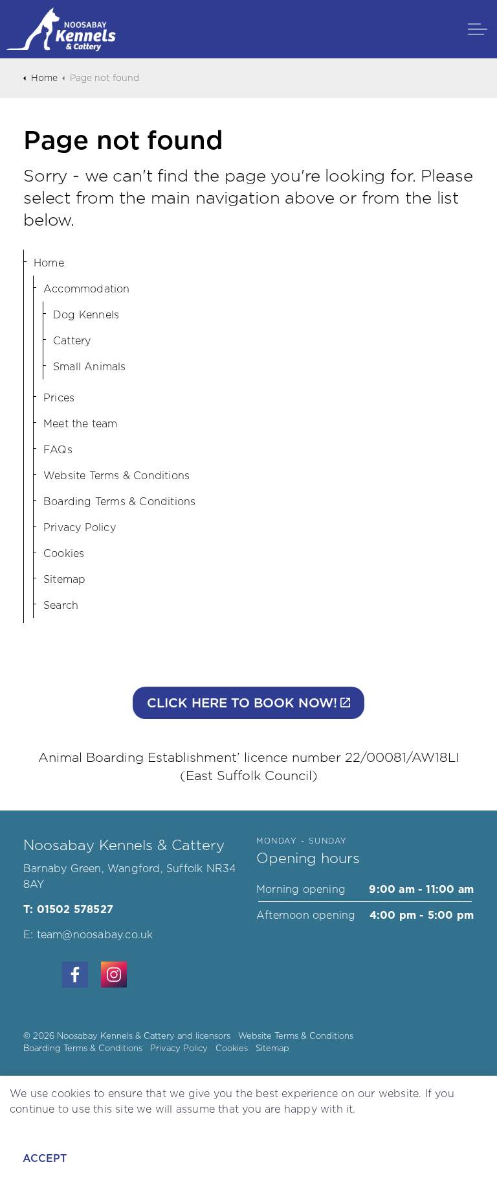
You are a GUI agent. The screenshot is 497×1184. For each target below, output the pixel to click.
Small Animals (89, 366)
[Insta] (114, 975)
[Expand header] (477, 29)
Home (49, 262)
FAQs (57, 449)
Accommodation (86, 288)
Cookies (63, 553)
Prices (58, 397)
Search (60, 605)
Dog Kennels (86, 314)
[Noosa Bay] (61, 29)
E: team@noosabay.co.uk (88, 934)
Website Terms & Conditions (116, 475)
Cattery (72, 340)
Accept (45, 1158)
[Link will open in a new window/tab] (75, 975)
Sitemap (64, 579)
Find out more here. (61, 1124)
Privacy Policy (79, 527)
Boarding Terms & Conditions (119, 501)
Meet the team (80, 423)
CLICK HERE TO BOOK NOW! (242, 703)
